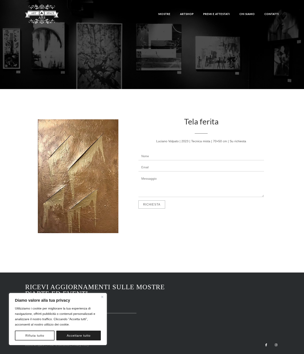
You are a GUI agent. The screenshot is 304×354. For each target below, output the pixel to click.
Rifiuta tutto (34, 335)
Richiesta (151, 204)
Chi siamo (247, 14)
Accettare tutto (79, 335)
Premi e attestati (216, 14)
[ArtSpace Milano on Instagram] (276, 345)
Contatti (271, 14)
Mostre (164, 14)
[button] (78, 177)
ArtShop (187, 14)
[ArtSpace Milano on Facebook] (266, 345)
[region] (58, 319)
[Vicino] (102, 296)
